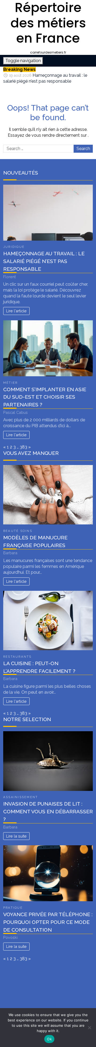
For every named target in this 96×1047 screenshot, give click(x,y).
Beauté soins (17, 531)
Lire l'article (16, 311)
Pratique (13, 907)
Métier (10, 383)
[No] (89, 1027)
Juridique (14, 247)
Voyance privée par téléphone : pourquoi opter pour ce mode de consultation (48, 922)
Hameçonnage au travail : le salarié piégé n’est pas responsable (44, 261)
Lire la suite (16, 836)
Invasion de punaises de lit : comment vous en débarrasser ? (48, 811)
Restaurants (17, 656)
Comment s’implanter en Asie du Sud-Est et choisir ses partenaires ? (44, 397)
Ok (49, 1039)
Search (83, 148)
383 (23, 447)
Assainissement (20, 797)
